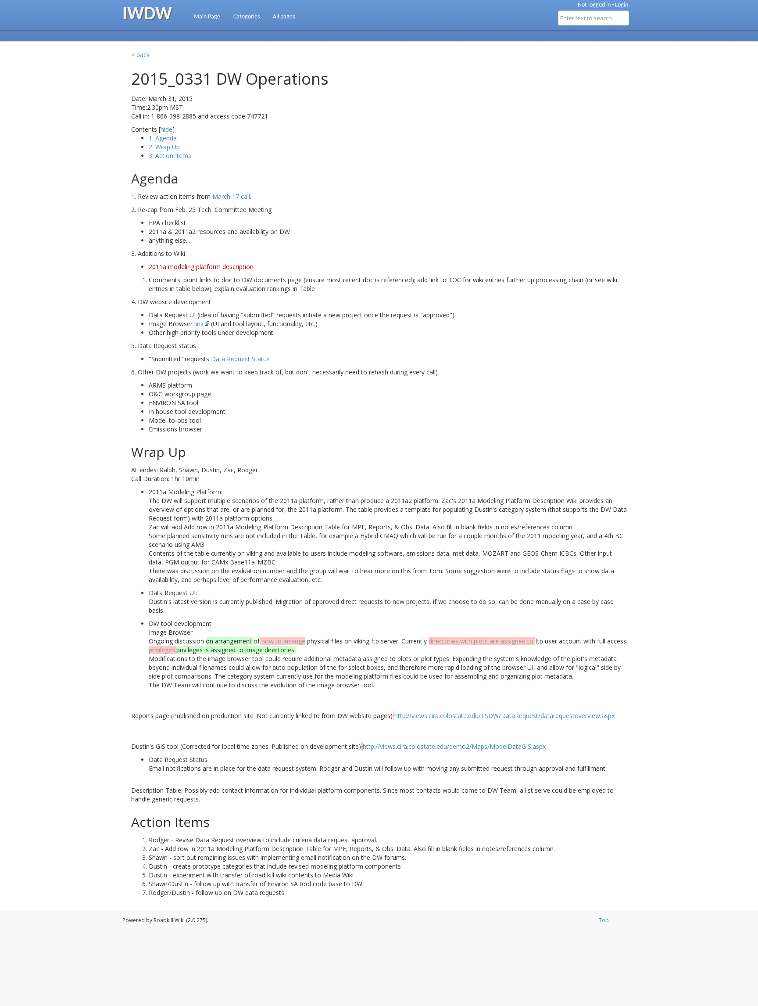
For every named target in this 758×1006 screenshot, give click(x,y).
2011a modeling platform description (201, 266)
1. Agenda (163, 138)
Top (604, 920)
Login (621, 5)
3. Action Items (170, 155)
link (199, 324)
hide (166, 129)
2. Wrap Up (164, 147)
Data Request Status (240, 359)
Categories (246, 17)
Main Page (207, 17)
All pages (284, 17)
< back (140, 54)
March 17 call (231, 196)
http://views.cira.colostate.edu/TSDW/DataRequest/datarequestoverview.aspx (504, 715)
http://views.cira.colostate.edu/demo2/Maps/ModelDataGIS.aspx (454, 746)
